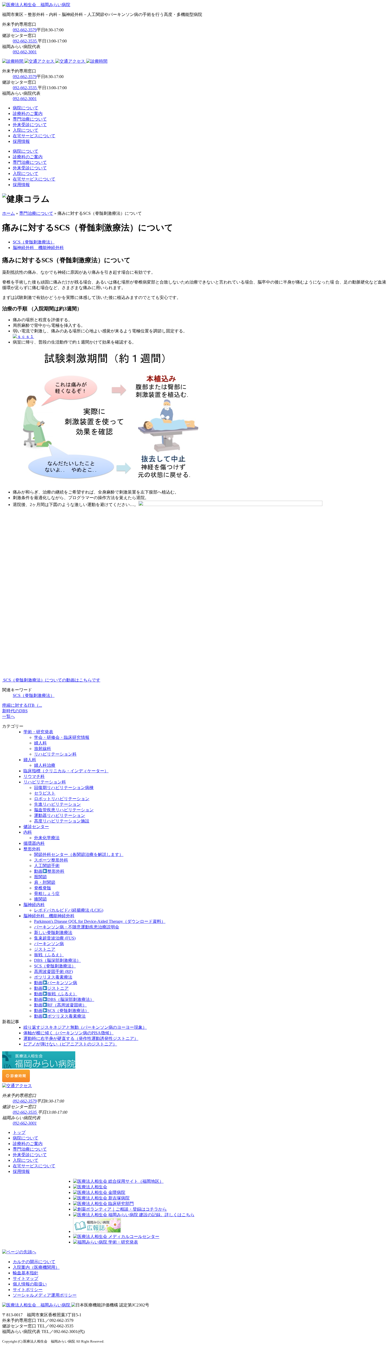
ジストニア (44, 949)
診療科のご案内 (28, 113)
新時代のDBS (15, 711)
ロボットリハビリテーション (61, 798)
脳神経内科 (34, 904)
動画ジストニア (51, 988)
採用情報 (21, 141)
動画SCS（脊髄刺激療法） (61, 1010)
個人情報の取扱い (30, 1284)
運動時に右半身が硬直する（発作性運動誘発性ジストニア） (80, 1038)
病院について (25, 108)
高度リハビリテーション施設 (61, 821)
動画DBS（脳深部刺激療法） (64, 999)
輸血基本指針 (25, 1273)
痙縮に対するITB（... (22, 705)
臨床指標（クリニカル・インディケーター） (66, 771)
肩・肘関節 (44, 882)
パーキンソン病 (49, 943)
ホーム (8, 213)
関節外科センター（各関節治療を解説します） (78, 854)
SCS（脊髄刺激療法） (34, 242)
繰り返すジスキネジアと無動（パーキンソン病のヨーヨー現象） (85, 1027)
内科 (27, 832)
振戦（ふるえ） (49, 955)
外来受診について (30, 124)
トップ (19, 1132)
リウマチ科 (34, 776)
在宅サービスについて (34, 136)
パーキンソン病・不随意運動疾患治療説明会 (76, 927)
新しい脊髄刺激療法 (53, 932)
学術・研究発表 (38, 732)
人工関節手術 (47, 865)
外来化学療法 (47, 837)
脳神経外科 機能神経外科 (38, 247)
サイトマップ (25, 1278)
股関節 (40, 877)
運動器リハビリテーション (59, 815)
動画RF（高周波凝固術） (60, 1005)
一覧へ (8, 716)
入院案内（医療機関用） (36, 1267)
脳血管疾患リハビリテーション (64, 810)
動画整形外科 (49, 871)
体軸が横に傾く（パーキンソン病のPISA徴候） (68, 1033)
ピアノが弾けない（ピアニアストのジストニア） (70, 1044)
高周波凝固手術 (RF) (53, 971)
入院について (25, 130)
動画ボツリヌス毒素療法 (60, 1016)
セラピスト (44, 793)
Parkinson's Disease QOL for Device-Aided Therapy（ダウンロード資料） (99, 921)
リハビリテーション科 (55, 754)
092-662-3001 (25, 52)
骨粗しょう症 (47, 893)
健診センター (36, 826)
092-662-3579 (25, 30)
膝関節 (40, 899)
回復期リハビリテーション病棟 (64, 787)
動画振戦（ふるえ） (55, 994)
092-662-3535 (25, 41)
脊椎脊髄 (42, 888)
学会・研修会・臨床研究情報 (61, 737)
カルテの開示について (34, 1261)
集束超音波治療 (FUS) (55, 938)
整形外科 (31, 849)
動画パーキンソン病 (55, 982)
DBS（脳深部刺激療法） (57, 960)
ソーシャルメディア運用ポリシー (45, 1295)
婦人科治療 (44, 765)
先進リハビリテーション (57, 804)
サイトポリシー (28, 1289)
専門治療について (30, 119)
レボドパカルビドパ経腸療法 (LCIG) (68, 910)
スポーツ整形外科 (51, 860)
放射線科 (42, 748)
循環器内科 (34, 843)
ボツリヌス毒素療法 (53, 977)
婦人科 (40, 743)
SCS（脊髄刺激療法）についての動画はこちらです (51, 680)
